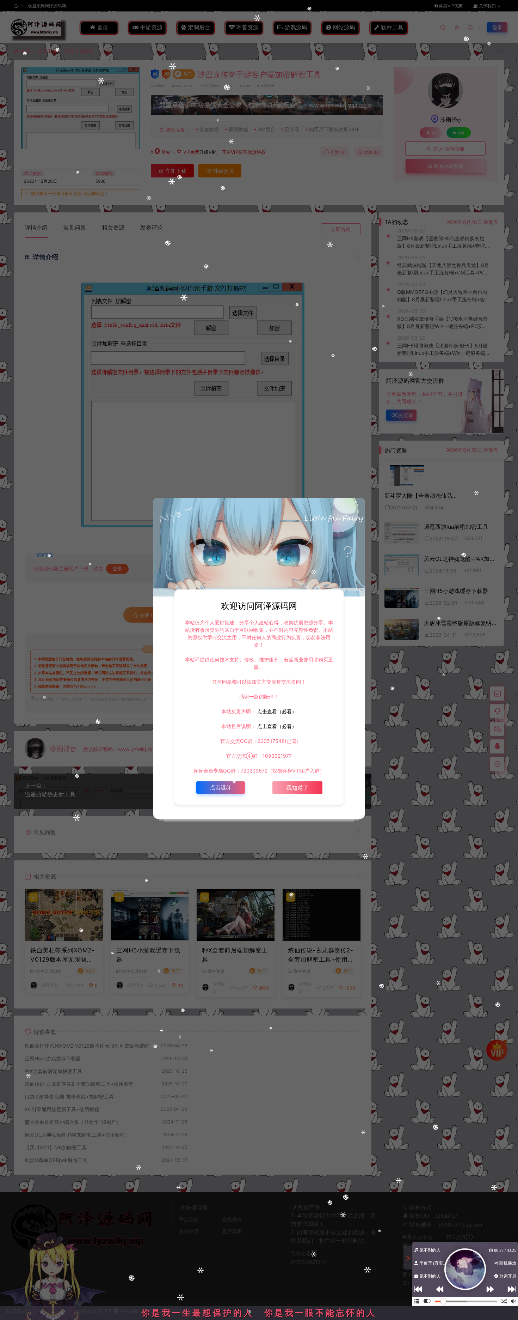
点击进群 (220, 787)
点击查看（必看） (276, 711)
